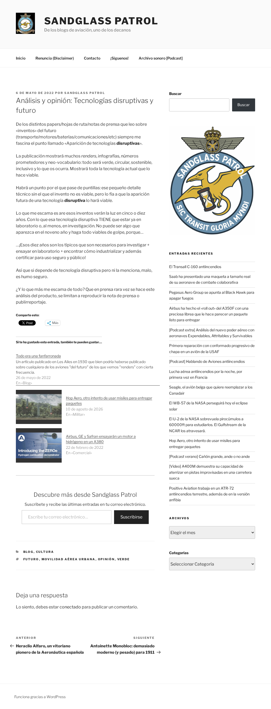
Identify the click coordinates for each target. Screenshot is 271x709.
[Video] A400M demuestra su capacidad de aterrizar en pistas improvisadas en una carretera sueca (210, 472)
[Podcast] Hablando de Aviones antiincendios (207, 361)
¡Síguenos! (119, 58)
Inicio (20, 58)
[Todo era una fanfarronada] (88, 367)
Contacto (92, 58)
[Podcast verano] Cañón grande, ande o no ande (209, 456)
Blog (28, 552)
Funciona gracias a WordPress (40, 696)
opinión (106, 559)
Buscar (175, 93)
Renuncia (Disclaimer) (54, 58)
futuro (31, 559)
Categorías (178, 552)
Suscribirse (131, 517)
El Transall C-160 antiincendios (195, 266)
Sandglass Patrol (101, 21)
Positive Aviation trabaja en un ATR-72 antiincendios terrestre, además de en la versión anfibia (209, 494)
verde (123, 559)
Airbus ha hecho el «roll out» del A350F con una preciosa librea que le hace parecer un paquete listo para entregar (209, 314)
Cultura (45, 552)
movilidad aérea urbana (69, 559)
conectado (70, 606)
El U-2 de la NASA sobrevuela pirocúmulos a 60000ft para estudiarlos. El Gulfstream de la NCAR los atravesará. (207, 425)
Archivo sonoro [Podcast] (161, 58)
